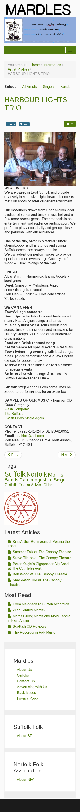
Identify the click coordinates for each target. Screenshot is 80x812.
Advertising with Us (32, 687)
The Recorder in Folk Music (33, 632)
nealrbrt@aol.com (30, 436)
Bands (10, 124)
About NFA (25, 779)
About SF (24, 736)
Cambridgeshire (36, 480)
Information (52, 65)
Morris (55, 475)
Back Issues (26, 693)
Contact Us (26, 681)
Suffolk (15, 474)
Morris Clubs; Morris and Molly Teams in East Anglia (39, 618)
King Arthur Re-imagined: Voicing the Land (39, 544)
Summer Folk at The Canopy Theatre (41, 552)
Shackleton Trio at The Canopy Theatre (34, 582)
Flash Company (16, 409)
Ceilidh (10, 484)
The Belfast (13, 414)
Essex (24, 484)
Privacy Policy (28, 698)
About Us (24, 670)
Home (35, 65)
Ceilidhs (23, 675)
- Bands (63, 87)
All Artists (29, 87)
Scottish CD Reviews (29, 626)
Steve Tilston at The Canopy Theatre (41, 558)
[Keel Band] (40, 30)
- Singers (47, 87)
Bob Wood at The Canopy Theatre (39, 574)
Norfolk (36, 474)
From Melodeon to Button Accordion (40, 604)
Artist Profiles (18, 69)
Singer (24, 124)
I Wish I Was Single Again (24, 418)
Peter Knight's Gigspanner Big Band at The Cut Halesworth (38, 566)
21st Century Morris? (28, 610)
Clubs (48, 485)
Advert (37, 485)
